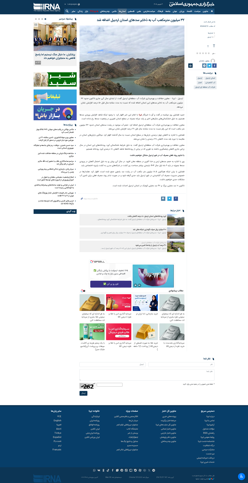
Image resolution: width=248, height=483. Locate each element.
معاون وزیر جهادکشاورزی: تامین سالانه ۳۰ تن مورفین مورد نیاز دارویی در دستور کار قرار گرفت (56, 139)
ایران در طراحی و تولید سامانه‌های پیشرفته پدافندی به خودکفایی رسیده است (54, 186)
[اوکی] (103, 470)
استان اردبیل (210, 78)
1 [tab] (45, 19)
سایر (73, 11)
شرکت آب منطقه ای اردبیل (205, 87)
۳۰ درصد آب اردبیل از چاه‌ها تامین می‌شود (150, 245)
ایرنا (191, 4)
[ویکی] (99, 470)
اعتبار (200, 82)
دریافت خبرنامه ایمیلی (205, 458)
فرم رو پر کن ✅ (110, 284)
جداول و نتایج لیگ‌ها (129, 441)
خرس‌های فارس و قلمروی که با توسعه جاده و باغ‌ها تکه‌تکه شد (56, 202)
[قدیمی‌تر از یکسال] (175, 219)
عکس (114, 11)
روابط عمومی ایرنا (207, 437)
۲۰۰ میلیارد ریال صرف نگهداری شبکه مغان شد (149, 229)
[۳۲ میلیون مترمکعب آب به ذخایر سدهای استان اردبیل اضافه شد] (132, 60)
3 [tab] (39, 19)
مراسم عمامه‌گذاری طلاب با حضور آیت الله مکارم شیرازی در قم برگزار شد (56, 163)
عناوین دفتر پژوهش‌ (168, 437)
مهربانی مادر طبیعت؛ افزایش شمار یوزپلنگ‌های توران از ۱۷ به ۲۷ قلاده (56, 194)
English (57, 420)
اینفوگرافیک (133, 437)
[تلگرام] (154, 470)
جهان (175, 11)
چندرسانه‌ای (105, 11)
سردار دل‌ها (133, 420)
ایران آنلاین (95, 429)
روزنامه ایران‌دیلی (93, 433)
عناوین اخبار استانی (168, 429)
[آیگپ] (131, 470)
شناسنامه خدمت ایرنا (206, 441)
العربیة (58, 425)
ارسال (83, 393)
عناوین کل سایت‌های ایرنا (166, 425)
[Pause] (135, 285)
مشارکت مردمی (208, 450)
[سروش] (122, 470)
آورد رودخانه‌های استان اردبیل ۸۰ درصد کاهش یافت (147, 216)
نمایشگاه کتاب (132, 429)
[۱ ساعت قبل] (55, 36)
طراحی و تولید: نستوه (202, 479)
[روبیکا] (145, 470)
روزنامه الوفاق (94, 425)
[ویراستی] (117, 470)
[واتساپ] (94, 470)
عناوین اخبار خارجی (168, 433)
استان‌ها (122, 11)
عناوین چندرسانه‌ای (168, 441)
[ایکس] (149, 470)
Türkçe (57, 433)
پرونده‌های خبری (169, 416)
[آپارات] (140, 470)
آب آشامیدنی (210, 82)
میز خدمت (210, 454)
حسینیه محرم (132, 445)
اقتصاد (189, 11)
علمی (139, 11)
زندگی (80, 11)
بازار (86, 11)
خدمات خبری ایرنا (207, 462)
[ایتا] (126, 470)
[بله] (135, 470)
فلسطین (131, 11)
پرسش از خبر (133, 433)
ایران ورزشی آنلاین (92, 437)
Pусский (57, 441)
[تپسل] (91, 261)
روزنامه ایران (95, 420)
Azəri (58, 429)
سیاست (197, 11)
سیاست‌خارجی (149, 11)
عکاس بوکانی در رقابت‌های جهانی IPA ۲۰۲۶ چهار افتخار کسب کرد (55, 131)
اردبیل (209, 37)
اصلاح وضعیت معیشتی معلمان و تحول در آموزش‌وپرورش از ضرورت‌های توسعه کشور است (55, 179)
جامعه (167, 11)
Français (57, 450)
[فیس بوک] (113, 470)
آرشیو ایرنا (210, 425)
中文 (59, 416)
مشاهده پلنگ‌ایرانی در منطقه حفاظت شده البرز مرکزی (56, 155)
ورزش (181, 11)
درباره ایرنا (210, 416)
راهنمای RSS (208, 433)
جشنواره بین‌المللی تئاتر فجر (127, 450)
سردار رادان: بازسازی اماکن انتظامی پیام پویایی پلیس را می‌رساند (56, 171)
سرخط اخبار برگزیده (168, 420)
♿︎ (242, 476)
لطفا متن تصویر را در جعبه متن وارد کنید (198, 384)
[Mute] (139, 285)
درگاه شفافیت (208, 445)
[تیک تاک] (108, 470)
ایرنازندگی (95, 416)
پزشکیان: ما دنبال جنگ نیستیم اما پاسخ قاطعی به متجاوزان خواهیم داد (55, 56)
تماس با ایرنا (209, 420)
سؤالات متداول (208, 429)
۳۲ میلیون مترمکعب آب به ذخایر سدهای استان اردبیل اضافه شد (140, 20)
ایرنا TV (93, 11)
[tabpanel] (55, 44)
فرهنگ (160, 11)
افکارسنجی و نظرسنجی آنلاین (126, 416)
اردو (59, 445)
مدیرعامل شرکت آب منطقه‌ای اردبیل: (153, 242)
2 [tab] (42, 19)
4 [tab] (36, 19)
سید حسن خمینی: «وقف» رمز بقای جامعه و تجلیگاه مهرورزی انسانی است (54, 147)
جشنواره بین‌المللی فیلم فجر (127, 425)
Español (57, 437)
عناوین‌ (205, 11)
